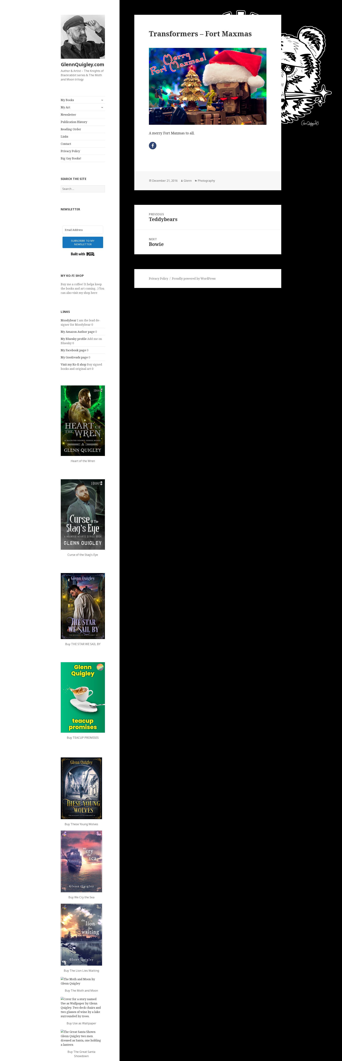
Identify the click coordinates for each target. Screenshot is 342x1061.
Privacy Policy (70, 151)
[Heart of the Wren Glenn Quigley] (83, 420)
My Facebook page (73, 350)
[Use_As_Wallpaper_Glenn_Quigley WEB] (81, 1007)
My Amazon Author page (78, 332)
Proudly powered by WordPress (194, 278)
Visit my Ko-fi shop (73, 364)
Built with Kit (83, 254)
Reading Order (71, 129)
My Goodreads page (74, 357)
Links (64, 136)
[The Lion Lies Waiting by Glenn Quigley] (81, 934)
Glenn (188, 181)
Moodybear (68, 320)
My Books (67, 100)
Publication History (74, 122)
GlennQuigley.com (82, 64)
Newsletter (68, 115)
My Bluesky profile (74, 339)
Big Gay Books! (71, 158)
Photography (206, 181)
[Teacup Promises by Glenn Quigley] (83, 697)
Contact (66, 144)
